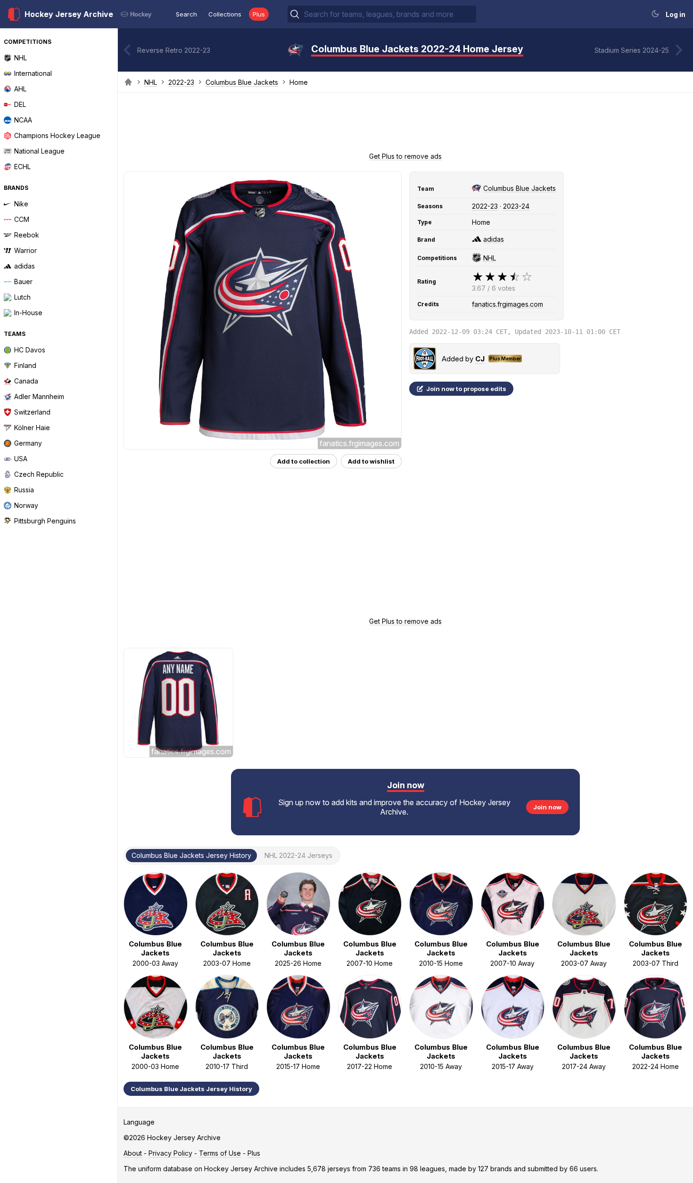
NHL (150, 82)
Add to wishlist (371, 461)
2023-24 (516, 206)
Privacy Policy (170, 1153)
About (133, 1153)
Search (186, 14)
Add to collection (303, 461)
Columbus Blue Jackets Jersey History (191, 1089)
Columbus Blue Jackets (242, 82)
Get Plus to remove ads (405, 156)
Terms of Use (220, 1153)
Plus (259, 14)
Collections (224, 14)
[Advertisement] (405, 125)
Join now (547, 807)
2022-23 (181, 82)
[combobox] (389, 14)
